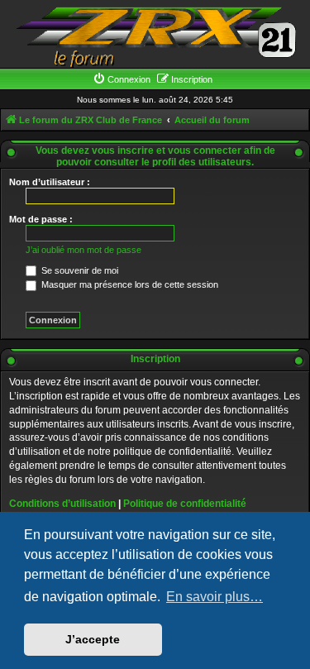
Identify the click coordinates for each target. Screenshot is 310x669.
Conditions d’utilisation (62, 503)
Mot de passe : (41, 219)
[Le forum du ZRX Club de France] (155, 36)
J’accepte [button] (92, 639)
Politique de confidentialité (184, 503)
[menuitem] (121, 79)
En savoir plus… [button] (214, 597)
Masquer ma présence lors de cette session (128, 284)
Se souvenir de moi (78, 270)
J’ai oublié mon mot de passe (83, 250)
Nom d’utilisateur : (49, 182)
